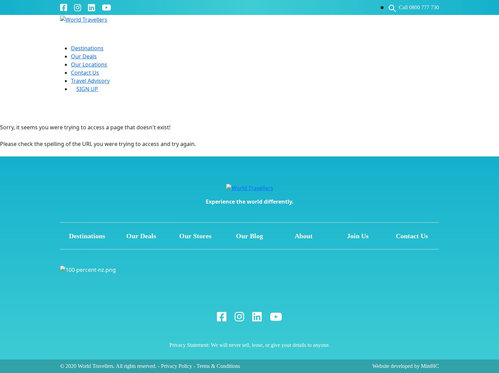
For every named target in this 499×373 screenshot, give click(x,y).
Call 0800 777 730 (419, 7)
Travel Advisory (90, 81)
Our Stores (195, 236)
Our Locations (89, 64)
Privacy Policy (176, 366)
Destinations (87, 48)
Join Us (358, 236)
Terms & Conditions (218, 366)
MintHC (430, 366)
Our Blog (249, 236)
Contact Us (85, 72)
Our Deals (84, 56)
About (304, 236)
